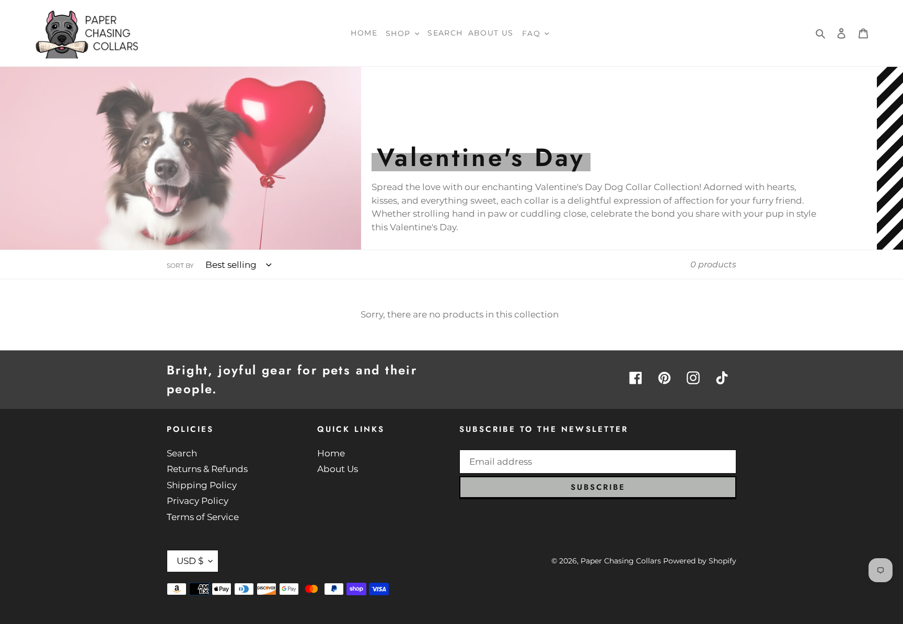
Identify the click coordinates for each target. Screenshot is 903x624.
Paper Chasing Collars (621, 561)
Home (331, 453)
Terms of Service (203, 517)
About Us (337, 469)
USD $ (190, 561)
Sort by (180, 265)
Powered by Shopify (699, 561)
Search (182, 453)
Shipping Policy (202, 485)
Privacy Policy (197, 501)
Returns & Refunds (207, 469)
